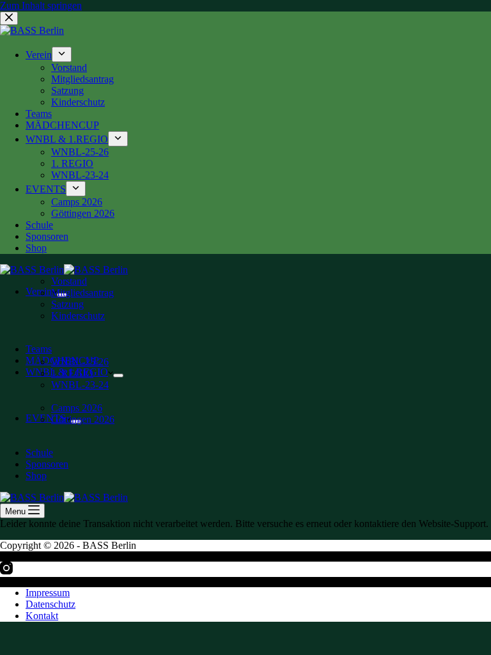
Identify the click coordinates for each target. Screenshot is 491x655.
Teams (39, 348)
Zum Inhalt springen (41, 5)
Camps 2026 (76, 407)
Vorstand (69, 281)
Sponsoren (47, 464)
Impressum (48, 592)
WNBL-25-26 (80, 361)
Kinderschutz (78, 315)
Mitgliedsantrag (82, 292)
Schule (39, 452)
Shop (36, 475)
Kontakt (42, 615)
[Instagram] (6, 570)
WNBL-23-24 (80, 384)
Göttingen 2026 (82, 419)
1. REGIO (72, 373)
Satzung (67, 304)
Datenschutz (50, 604)
